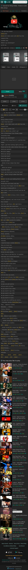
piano (8, 67)
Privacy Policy (23, 543)
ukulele (13, 67)
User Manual (21, 545)
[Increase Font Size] (16, 109)
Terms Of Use (17, 543)
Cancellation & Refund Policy (10, 545)
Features (11, 543)
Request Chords (17, 511)
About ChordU (5, 543)
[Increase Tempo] (8, 48)
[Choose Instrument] (17, 67)
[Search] (25, 2)
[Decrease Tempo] (2, 48)
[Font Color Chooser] (4, 109)
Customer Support (14, 548)
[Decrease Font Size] (10, 109)
